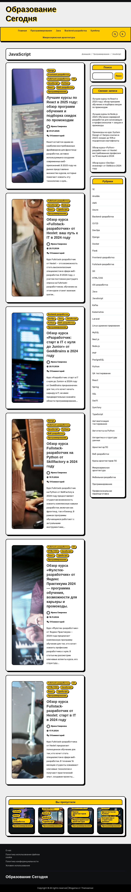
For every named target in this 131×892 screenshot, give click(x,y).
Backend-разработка (76, 31)
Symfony (95, 31)
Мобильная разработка (104, 477)
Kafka (95, 305)
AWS (94, 203)
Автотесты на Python (103, 431)
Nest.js (95, 339)
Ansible (96, 196)
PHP (94, 353)
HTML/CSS (53, 551)
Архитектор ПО (100, 447)
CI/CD (95, 223)
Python (65, 83)
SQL (94, 394)
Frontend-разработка (58, 75)
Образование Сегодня (27, 877)
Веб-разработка (65, 87)
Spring (95, 387)
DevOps (51, 319)
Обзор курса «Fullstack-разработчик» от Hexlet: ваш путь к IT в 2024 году (62, 228)
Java (58, 31)
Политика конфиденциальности (22, 861)
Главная (22, 31)
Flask (94, 250)
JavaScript (53, 83)
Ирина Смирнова (59, 126)
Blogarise (73, 888)
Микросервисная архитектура (59, 37)
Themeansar (87, 888)
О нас (8, 850)
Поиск (108, 67)
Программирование (41, 31)
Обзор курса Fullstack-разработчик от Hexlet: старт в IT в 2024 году (61, 711)
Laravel (96, 319)
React (51, 87)
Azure (95, 210)
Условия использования (18, 865)
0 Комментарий (57, 136)
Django (51, 70)
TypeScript (62, 209)
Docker (95, 244)
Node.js (65, 205)
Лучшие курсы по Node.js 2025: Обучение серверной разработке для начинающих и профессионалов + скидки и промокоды (107, 120)
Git (73, 79)
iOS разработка (100, 285)
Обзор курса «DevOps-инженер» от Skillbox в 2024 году (106, 166)
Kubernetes (98, 312)
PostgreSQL (98, 360)
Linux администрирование (106, 325)
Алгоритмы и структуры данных (108, 820)
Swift (95, 400)
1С (93, 189)
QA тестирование (101, 373)
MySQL (95, 332)
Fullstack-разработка (58, 79)
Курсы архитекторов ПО (104, 461)
